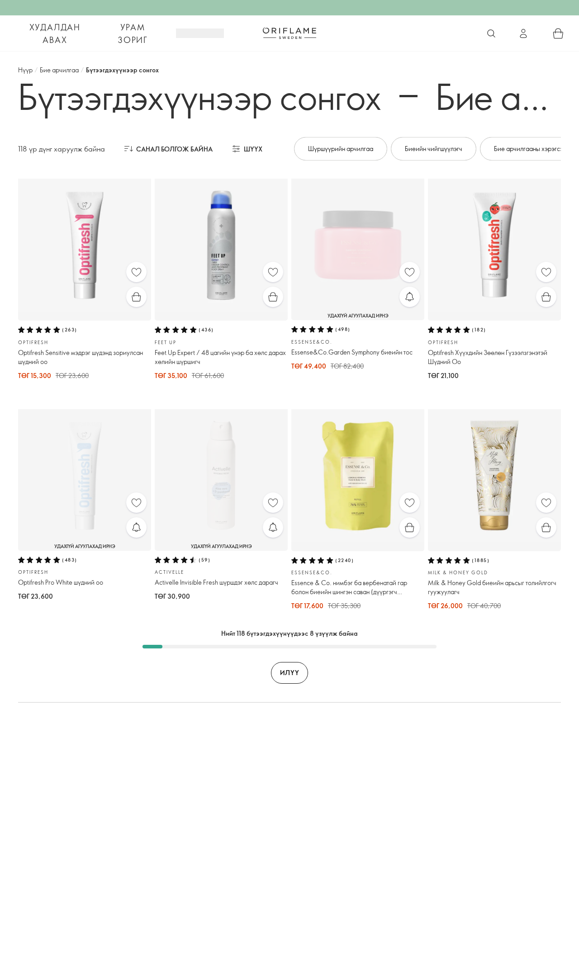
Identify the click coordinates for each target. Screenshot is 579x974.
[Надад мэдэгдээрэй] (409, 297)
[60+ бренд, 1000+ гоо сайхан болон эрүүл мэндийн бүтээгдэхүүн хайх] (491, 33)
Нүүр (25, 70)
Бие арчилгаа (59, 70)
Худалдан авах (55, 33)
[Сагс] (558, 33)
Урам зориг (133, 33)
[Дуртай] (136, 272)
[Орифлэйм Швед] (289, 33)
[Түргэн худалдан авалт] (136, 297)
